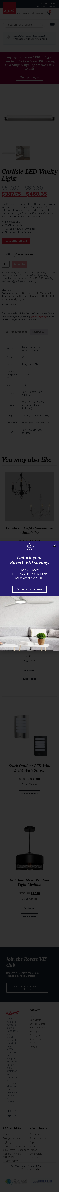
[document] (29, 596)
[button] (54, 545)
